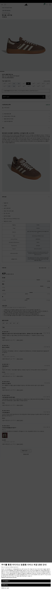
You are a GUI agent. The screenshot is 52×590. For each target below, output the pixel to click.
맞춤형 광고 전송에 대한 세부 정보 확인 (9, 577)
